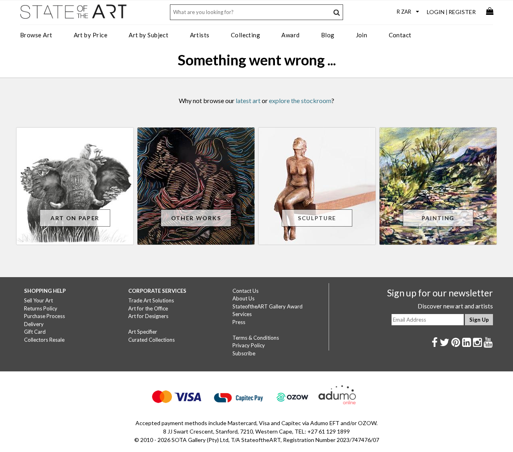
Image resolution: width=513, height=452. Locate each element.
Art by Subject (148, 35)
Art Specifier (142, 331)
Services (242, 314)
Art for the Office (148, 308)
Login (435, 11)
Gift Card (35, 331)
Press (238, 322)
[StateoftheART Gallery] (74, 14)
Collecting (246, 35)
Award (290, 35)
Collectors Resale (44, 339)
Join (362, 35)
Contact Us (245, 291)
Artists (200, 35)
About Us (243, 298)
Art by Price (90, 35)
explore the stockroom (300, 100)
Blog (328, 35)
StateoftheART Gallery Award (267, 306)
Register (462, 11)
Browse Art (36, 35)
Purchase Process (44, 316)
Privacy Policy (248, 345)
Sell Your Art (38, 300)
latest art (248, 100)
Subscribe (243, 353)
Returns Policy (40, 308)
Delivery (34, 324)
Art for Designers (148, 316)
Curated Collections (151, 339)
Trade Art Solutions (151, 300)
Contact (400, 35)
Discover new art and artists (455, 306)
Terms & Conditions (255, 337)
